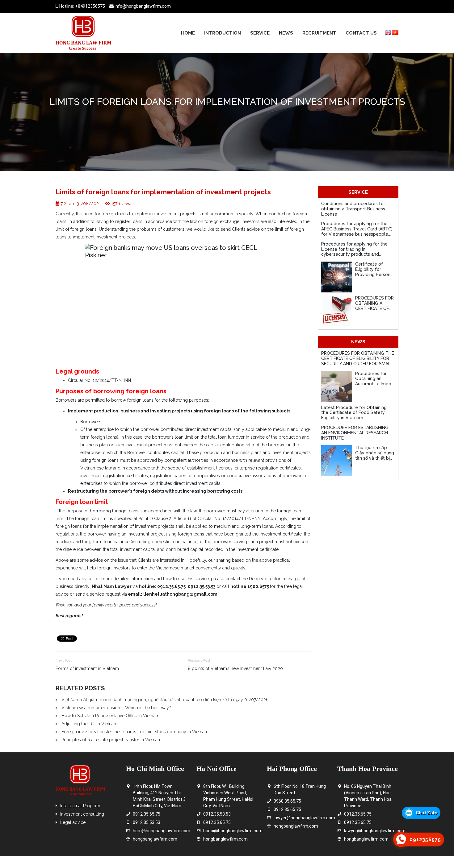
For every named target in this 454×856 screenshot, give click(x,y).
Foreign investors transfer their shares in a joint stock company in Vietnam (134, 731)
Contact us (361, 33)
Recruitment (319, 33)
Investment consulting (82, 814)
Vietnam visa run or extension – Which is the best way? (116, 707)
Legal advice (73, 822)
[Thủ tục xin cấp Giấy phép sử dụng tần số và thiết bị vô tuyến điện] (336, 460)
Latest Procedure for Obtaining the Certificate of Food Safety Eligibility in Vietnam (354, 412)
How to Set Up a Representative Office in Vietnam (110, 715)
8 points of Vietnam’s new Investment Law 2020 (235, 668)
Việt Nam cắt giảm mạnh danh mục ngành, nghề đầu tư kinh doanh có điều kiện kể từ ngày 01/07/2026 (165, 699)
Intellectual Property (80, 805)
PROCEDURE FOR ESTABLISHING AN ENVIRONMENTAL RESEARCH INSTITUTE (355, 432)
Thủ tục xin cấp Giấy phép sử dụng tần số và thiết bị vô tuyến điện (374, 455)
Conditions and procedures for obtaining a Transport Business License (353, 209)
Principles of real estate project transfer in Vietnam (111, 739)
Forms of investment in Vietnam (87, 668)
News (286, 33)
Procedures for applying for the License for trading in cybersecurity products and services (354, 252)
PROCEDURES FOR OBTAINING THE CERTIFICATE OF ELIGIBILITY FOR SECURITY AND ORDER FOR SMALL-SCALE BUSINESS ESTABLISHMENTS (358, 363)
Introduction (222, 33)
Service (260, 33)
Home (188, 33)
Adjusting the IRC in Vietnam (89, 723)
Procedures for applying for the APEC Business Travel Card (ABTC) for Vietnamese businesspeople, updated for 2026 (357, 231)
